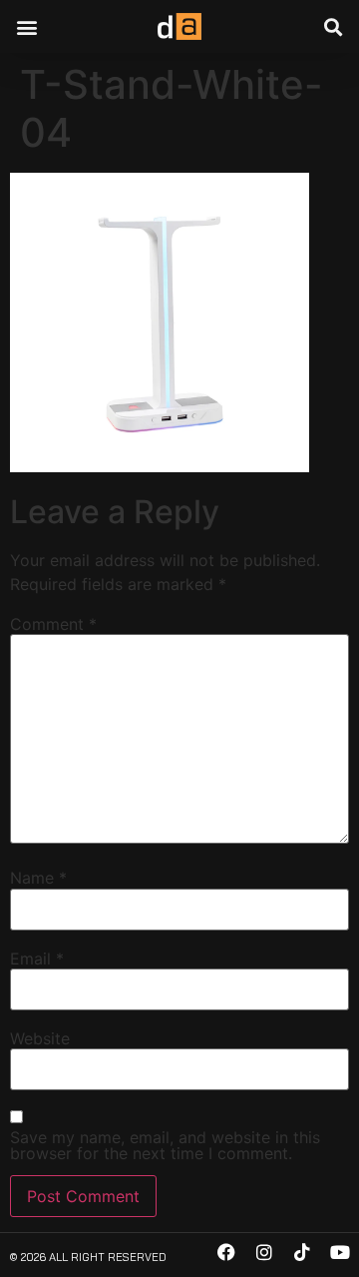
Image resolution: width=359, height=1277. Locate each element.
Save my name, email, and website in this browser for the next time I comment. (165, 1145)
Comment (53, 624)
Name (38, 878)
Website (40, 1038)
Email (37, 958)
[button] (26, 26)
